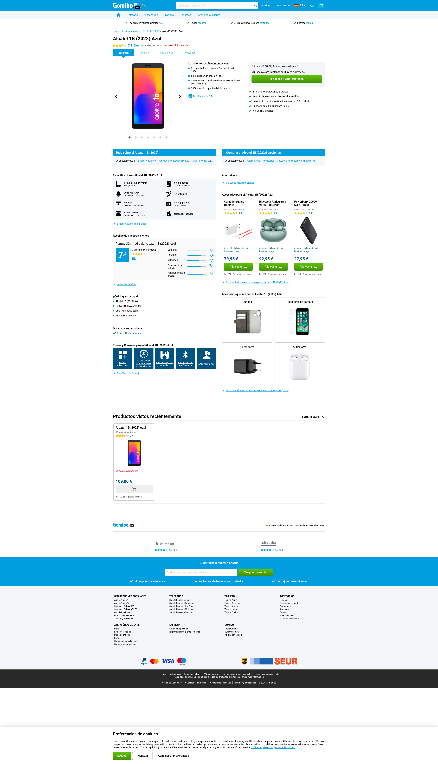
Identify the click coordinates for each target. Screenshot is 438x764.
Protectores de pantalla (290, 603)
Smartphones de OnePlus (181, 606)
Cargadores (285, 606)
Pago (116, 629)
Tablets (169, 15)
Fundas (283, 600)
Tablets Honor (230, 609)
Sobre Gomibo (231, 629)
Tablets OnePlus (231, 612)
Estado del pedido (122, 632)
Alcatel (136, 31)
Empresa (186, 15)
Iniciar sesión (283, 5)
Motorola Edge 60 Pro (124, 615)
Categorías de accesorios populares (296, 160)
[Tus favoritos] (312, 5)
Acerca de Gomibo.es (172, 683)
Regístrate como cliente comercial (185, 632)
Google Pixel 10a (122, 612)
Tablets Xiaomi (231, 606)
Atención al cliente (209, 15)
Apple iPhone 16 (122, 603)
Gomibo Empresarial (178, 629)
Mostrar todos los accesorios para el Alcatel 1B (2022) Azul (257, 282)
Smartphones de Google (180, 612)
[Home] (118, 15)
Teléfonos (176, 596)
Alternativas (253, 160)
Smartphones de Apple (179, 600)
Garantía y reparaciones (125, 644)
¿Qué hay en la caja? (202, 160)
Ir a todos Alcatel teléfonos (240, 182)
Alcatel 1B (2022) (151, 31)
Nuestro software (232, 632)
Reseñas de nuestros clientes (173, 160)
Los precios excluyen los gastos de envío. (260, 674)
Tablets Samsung (232, 603)
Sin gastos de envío (242, 274)
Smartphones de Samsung (181, 603)
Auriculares (285, 609)
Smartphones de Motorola (181, 609)
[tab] (129, 137)
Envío (116, 638)
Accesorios (151, 15)
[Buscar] (255, 5)
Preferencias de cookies (220, 683)
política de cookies (285, 747)
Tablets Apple (230, 600)
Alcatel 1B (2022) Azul (172, 31)
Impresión (202, 683)
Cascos (283, 612)
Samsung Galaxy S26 (124, 606)
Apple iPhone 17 (122, 600)
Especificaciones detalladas (131, 223)
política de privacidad (262, 747)
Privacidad (189, 683)
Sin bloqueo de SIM (203, 96)
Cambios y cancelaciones (126, 641)
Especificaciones (147, 160)
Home (116, 31)
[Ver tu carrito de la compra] (321, 5)
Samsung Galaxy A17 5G (125, 618)
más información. (256, 677)
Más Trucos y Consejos (129, 373)
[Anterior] (116, 96)
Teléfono (132, 15)
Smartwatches (286, 615)
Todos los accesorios (289, 618)
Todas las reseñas (126, 284)
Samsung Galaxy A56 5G (125, 609)
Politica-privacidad (233, 635)
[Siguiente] (179, 96)
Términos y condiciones (245, 683)
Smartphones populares (130, 596)
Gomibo (229, 624)
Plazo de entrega (122, 635)
